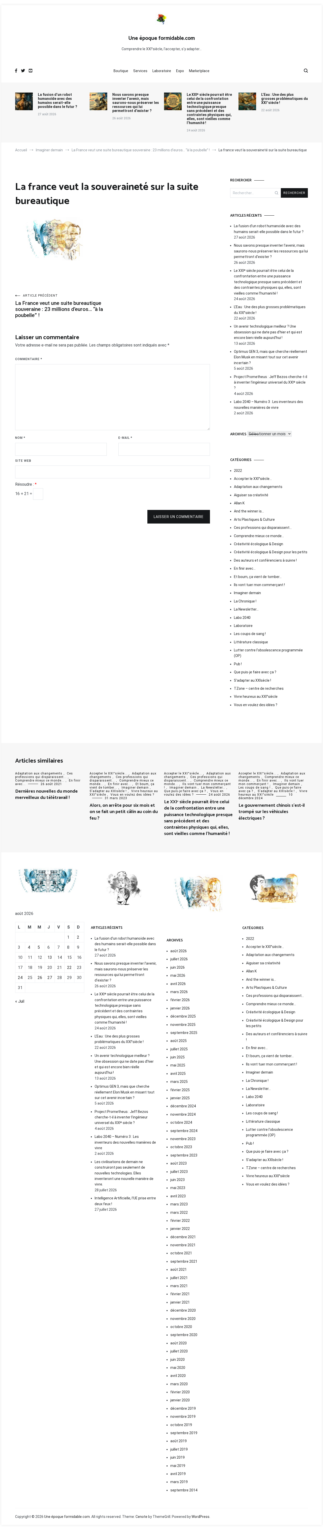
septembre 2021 (183, 1261)
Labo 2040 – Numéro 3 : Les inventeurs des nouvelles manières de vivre (268, 404)
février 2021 (180, 1294)
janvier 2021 (180, 1302)
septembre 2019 (183, 1433)
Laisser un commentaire (179, 517)
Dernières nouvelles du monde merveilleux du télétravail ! (46, 794)
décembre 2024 (183, 1106)
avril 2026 (178, 984)
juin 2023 (177, 1180)
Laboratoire (161, 71)
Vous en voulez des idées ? (255, 705)
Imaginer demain (247, 593)
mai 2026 (177, 975)
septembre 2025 (183, 1033)
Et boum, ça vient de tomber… (258, 577)
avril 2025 (178, 1074)
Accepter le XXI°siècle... (108, 773)
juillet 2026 (179, 959)
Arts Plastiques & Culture (254, 519)
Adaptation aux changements (258, 487)
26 (40, 977)
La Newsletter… (246, 609)
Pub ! (238, 664)
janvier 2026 (180, 1008)
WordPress (200, 1517)
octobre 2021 (181, 1253)
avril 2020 (178, 1376)
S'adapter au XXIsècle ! (252, 680)
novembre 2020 (183, 1319)
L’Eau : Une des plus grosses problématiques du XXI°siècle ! (284, 99)
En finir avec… (245, 568)
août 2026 (178, 951)
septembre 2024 (183, 1131)
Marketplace (199, 71)
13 (49, 957)
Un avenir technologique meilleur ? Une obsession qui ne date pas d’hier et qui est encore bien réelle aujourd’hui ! (268, 332)
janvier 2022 (180, 1229)
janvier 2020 (180, 1400)
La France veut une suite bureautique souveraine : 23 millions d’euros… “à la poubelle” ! (59, 306)
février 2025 (180, 1090)
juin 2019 (177, 1457)
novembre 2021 (183, 1245)
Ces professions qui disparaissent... (44, 775)
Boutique (121, 71)
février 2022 (180, 1221)
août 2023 (178, 1163)
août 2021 (178, 1269)
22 (69, 967)
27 (49, 977)
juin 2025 (177, 1057)
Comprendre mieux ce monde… (259, 536)
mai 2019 (177, 1466)
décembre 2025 (183, 1016)
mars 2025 (179, 1082)
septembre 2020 (183, 1335)
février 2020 (180, 1392)
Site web (23, 461)
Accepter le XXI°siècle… (253, 479)
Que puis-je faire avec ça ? (255, 672)
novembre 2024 (183, 1114)
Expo (180, 71)
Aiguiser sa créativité (251, 495)
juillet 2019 (179, 1449)
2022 (238, 471)
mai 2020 (177, 1368)
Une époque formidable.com (161, 38)
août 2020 (178, 1343)
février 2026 (180, 1000)
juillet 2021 (179, 1278)
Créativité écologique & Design (258, 544)
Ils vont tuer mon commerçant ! (259, 585)
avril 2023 (178, 1196)
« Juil (19, 1001)
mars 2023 (179, 1204)
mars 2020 (179, 1384)
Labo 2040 (242, 618)
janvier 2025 (180, 1098)
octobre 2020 (181, 1327)
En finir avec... (119, 784)
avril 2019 (178, 1474)
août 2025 (178, 1041)
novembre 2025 (183, 1025)
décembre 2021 (183, 1237)
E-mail (125, 438)
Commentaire (28, 359)
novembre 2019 (183, 1416)
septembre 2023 (183, 1155)
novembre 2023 (183, 1139)
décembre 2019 (183, 1408)
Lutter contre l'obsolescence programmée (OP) (268, 653)
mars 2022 (179, 1212)
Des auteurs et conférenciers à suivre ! (265, 560)
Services (140, 71)
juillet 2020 (179, 1351)
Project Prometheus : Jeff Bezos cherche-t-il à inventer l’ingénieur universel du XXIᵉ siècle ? (270, 382)
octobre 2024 (181, 1122)
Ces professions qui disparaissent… (263, 528)
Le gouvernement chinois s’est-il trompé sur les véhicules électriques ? (271, 812)
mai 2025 (177, 1065)
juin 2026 (177, 967)
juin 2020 (177, 1360)
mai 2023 (177, 1188)
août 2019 (178, 1441)
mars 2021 (179, 1286)
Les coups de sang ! (250, 634)
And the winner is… (249, 511)
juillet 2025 (179, 1049)
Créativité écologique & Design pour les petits (270, 552)
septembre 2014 (183, 1490)
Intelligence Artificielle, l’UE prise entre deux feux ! (125, 1201)
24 (20, 977)
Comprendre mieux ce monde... (39, 780)
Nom (20, 438)
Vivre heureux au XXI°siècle (256, 697)
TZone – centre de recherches (259, 688)
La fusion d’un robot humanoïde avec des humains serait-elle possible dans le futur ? (57, 101)
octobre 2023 (181, 1147)
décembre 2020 (183, 1310)
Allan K (239, 503)
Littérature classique (251, 642)
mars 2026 (179, 992)
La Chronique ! (245, 601)
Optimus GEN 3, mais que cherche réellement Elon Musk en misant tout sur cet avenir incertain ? (270, 357)
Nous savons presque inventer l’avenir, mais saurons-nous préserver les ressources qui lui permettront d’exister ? (135, 103)
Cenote (141, 1517)
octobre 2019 (181, 1425)
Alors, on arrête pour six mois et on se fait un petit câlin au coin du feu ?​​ (124, 812)
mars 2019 (179, 1482)
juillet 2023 (179, 1172)
